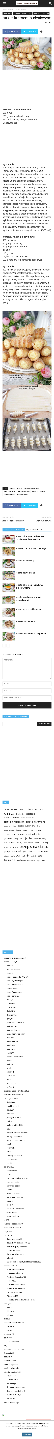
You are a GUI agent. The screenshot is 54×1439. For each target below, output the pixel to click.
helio (21, 839)
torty (10, 1079)
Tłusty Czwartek (14, 1292)
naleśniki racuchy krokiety (18, 1132)
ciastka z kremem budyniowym (28, 488)
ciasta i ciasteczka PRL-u (18, 977)
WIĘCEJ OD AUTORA (34, 530)
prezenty (11, 1398)
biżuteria (11, 1376)
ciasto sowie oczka (25, 572)
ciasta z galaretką (15, 980)
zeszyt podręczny (11, 1402)
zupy (9, 1163)
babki (10, 965)
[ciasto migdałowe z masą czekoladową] (9, 600)
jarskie (10, 1113)
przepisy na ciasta (29, 851)
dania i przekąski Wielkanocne (22, 1300)
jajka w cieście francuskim (13, 521)
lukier (9, 1189)
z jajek (10, 1205)
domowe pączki (36, 830)
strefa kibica (10, 1360)
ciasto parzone (14, 996)
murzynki (11, 1049)
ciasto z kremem (35, 822)
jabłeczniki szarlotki (15, 1022)
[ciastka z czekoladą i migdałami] (9, 636)
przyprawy (9, 1334)
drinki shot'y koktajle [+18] (18, 1243)
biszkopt (14, 809)
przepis (15, 847)
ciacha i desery (20, 9)
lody (12, 1003)
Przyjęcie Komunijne (20, 13)
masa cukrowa (13, 1193)
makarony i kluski (15, 1125)
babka (6, 809)
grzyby (16, 839)
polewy (10, 1201)
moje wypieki (28, 843)
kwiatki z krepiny (14, 1395)
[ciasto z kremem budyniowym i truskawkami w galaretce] (9, 539)
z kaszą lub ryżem (14, 1155)
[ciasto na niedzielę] (9, 563)
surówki (11, 1148)
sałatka (15, 855)
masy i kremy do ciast (16, 1034)
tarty (9, 1151)
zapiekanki (12, 1159)
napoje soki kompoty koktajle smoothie (24, 1262)
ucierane (11, 1083)
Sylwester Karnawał (16, 1288)
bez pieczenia (13, 969)
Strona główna (8, 9)
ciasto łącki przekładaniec (28, 609)
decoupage (12, 1383)
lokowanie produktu (13, 1227)
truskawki (9, 860)
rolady (10, 1072)
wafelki (10, 1087)
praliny (10, 1064)
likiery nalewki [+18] (15, 1254)
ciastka (12, 488)
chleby (10, 1311)
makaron (12, 843)
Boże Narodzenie (15, 1269)
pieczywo (9, 1303)
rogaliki (10, 1068)
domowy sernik (9, 834)
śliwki (44, 860)
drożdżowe (12, 1015)
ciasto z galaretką (14, 821)
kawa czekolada (14, 1250)
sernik (25, 855)
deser (39, 826)
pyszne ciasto (43, 851)
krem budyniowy (9, 491)
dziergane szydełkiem (16, 1391)
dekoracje (9, 1167)
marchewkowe (13, 1030)
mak (5, 842)
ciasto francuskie (11, 817)
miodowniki (12, 1041)
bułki (9, 1307)
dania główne (11, 1098)
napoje (8, 1235)
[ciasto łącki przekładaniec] (9, 612)
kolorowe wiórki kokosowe (18, 1178)
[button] (50, 3)
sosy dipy (9, 1357)
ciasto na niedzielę (25, 560)
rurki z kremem (22, 494)
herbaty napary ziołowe (17, 1246)
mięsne (11, 1129)
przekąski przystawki (14, 1322)
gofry (10, 1018)
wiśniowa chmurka (43, 521)
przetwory (9, 1330)
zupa (38, 860)
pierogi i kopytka (14, 1136)
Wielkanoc (12, 1296)
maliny (19, 843)
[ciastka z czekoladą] (9, 624)
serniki (11, 1075)
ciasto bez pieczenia (25, 813)
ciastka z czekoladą (25, 621)
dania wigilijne (16, 1273)
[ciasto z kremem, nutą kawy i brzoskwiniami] (9, 588)
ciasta (29, 13)
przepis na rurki (9, 494)
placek (7, 847)
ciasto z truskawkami (26, 826)
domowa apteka (11, 1212)
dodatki (11, 1011)
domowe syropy (14, 1239)
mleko (10, 1258)
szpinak (33, 856)
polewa (10, 1060)
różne (12, 1007)
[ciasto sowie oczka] (9, 575)
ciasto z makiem (10, 826)
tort (40, 855)
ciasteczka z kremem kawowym (31, 548)
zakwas (10, 1315)
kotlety (10, 1121)
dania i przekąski (17, 1284)
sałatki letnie (13, 1341)
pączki (6, 856)
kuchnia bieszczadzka (13, 1224)
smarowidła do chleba (14, 1349)
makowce (12, 1026)
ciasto (9, 813)
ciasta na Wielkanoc (13, 1094)
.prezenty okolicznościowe (15, 958)
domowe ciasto (9, 830)
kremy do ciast (13, 1186)
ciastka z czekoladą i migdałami (31, 633)
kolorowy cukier (13, 1182)
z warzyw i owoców (15, 1208)
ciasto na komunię (27, 818)
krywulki (13, 1379)
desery (11, 999)
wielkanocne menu (26, 860)
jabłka (29, 838)
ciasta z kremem (15, 984)
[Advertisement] (27, 89)
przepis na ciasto (34, 846)
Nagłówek (9, 1231)
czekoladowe (12, 1170)
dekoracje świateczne (16, 1387)
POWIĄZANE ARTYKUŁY (13, 530)
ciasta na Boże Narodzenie (16, 1091)
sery (6, 1345)
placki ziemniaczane (16, 1140)
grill (6, 1220)
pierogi (45, 843)
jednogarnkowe (14, 1117)
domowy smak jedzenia (28, 834)
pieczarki (38, 843)
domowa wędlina (12, 1216)
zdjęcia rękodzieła (12, 1372)
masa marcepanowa (15, 1197)
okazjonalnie (45, 13)
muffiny (11, 1045)
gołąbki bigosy (13, 1106)
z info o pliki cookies (12, 1368)
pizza (7, 1319)
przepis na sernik (12, 851)
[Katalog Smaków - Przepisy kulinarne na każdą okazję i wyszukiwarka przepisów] (27, 1418)
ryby (9, 1144)
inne (9, 1174)
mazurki (11, 1037)
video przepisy (11, 1364)
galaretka (8, 838)
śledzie (10, 1326)
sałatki (8, 1338)
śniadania (9, 1353)
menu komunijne (24, 491)
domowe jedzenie (23, 830)
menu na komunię (38, 491)
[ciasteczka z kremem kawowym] (9, 551)
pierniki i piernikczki (15, 1056)
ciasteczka (36, 13)
